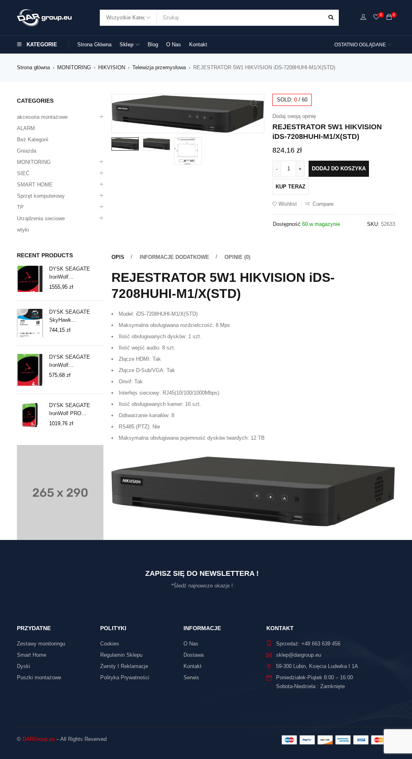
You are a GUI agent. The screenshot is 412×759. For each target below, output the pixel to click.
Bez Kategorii (32, 139)
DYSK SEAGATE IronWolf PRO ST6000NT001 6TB (71, 410)
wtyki (23, 230)
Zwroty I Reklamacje (124, 666)
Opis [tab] (117, 257)
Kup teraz (290, 187)
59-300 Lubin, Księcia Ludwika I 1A (317, 666)
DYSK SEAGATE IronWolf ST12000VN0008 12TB (76, 273)
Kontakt (192, 666)
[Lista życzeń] (376, 17)
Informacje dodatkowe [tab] (174, 257)
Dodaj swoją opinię (294, 116)
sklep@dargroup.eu (298, 655)
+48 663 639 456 (320, 644)
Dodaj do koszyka (339, 168)
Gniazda (26, 151)
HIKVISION (111, 67)
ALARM (26, 128)
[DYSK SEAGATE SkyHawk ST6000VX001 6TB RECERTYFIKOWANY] (30, 323)
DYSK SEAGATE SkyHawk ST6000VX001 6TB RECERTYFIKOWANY (75, 316)
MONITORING (74, 67)
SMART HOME (35, 185)
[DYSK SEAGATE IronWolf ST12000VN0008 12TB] (30, 279)
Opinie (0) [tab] (237, 257)
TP (20, 207)
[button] (254, 104)
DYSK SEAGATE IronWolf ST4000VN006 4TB (71, 361)
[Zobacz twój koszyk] (389, 17)
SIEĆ (23, 173)
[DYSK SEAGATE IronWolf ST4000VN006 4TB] (30, 370)
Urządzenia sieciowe (41, 218)
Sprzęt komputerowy (41, 196)
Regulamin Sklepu (121, 655)
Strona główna (33, 67)
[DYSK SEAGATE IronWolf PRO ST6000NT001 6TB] (30, 415)
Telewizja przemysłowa (159, 67)
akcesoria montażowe (42, 117)
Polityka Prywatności (124, 677)
